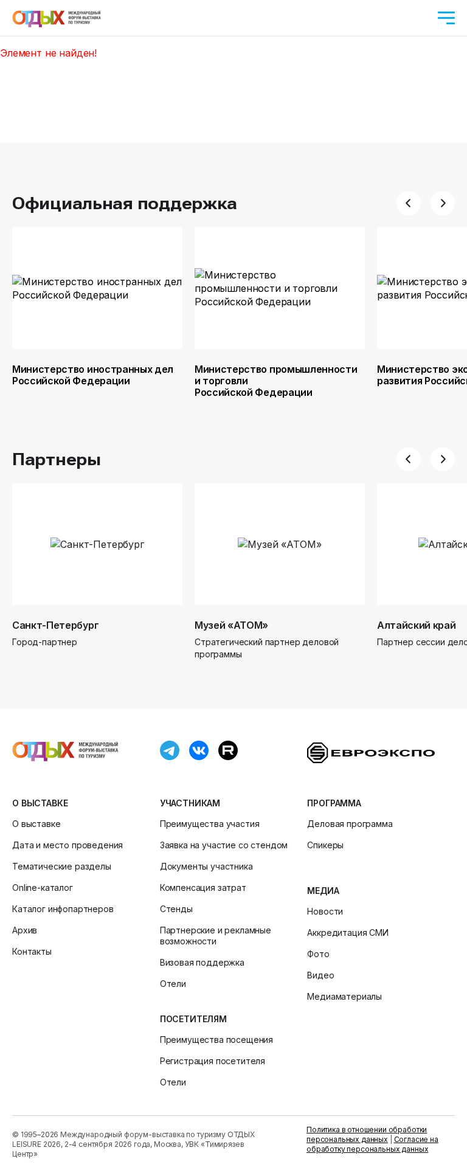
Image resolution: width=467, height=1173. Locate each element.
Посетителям (193, 1019)
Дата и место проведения (67, 845)
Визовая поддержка (202, 962)
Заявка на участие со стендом (224, 845)
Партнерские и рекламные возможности (215, 935)
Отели (173, 983)
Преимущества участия (210, 823)
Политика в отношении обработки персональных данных (366, 1134)
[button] (408, 203)
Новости (325, 911)
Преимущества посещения (216, 1039)
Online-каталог (42, 887)
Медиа (323, 890)
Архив (24, 930)
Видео (320, 975)
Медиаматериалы (344, 996)
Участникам (190, 803)
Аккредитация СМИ (347, 932)
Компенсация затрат (203, 887)
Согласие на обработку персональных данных (372, 1144)
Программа (334, 803)
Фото (318, 954)
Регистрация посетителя (212, 1061)
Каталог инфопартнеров (63, 909)
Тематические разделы (61, 866)
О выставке (39, 803)
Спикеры (325, 845)
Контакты (32, 951)
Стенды (176, 909)
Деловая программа (349, 823)
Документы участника (206, 866)
